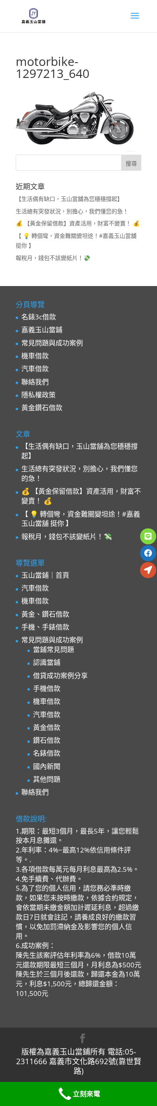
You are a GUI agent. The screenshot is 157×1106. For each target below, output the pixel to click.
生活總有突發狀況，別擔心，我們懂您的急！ (72, 211)
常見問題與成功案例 (52, 343)
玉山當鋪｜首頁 (45, 575)
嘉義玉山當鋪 (41, 329)
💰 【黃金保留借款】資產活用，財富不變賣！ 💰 (78, 223)
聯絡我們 (35, 381)
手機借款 (46, 688)
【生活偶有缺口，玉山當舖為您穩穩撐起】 (69, 198)
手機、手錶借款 (45, 627)
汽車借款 (35, 368)
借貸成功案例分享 (60, 675)
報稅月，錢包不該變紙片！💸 (53, 258)
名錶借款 (46, 753)
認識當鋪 (46, 662)
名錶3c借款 (38, 316)
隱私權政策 (38, 394)
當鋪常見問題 (53, 649)
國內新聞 (46, 766)
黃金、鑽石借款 (45, 614)
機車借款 (35, 355)
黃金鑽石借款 (41, 407)
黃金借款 (46, 727)
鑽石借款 (46, 740)
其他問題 (46, 779)
